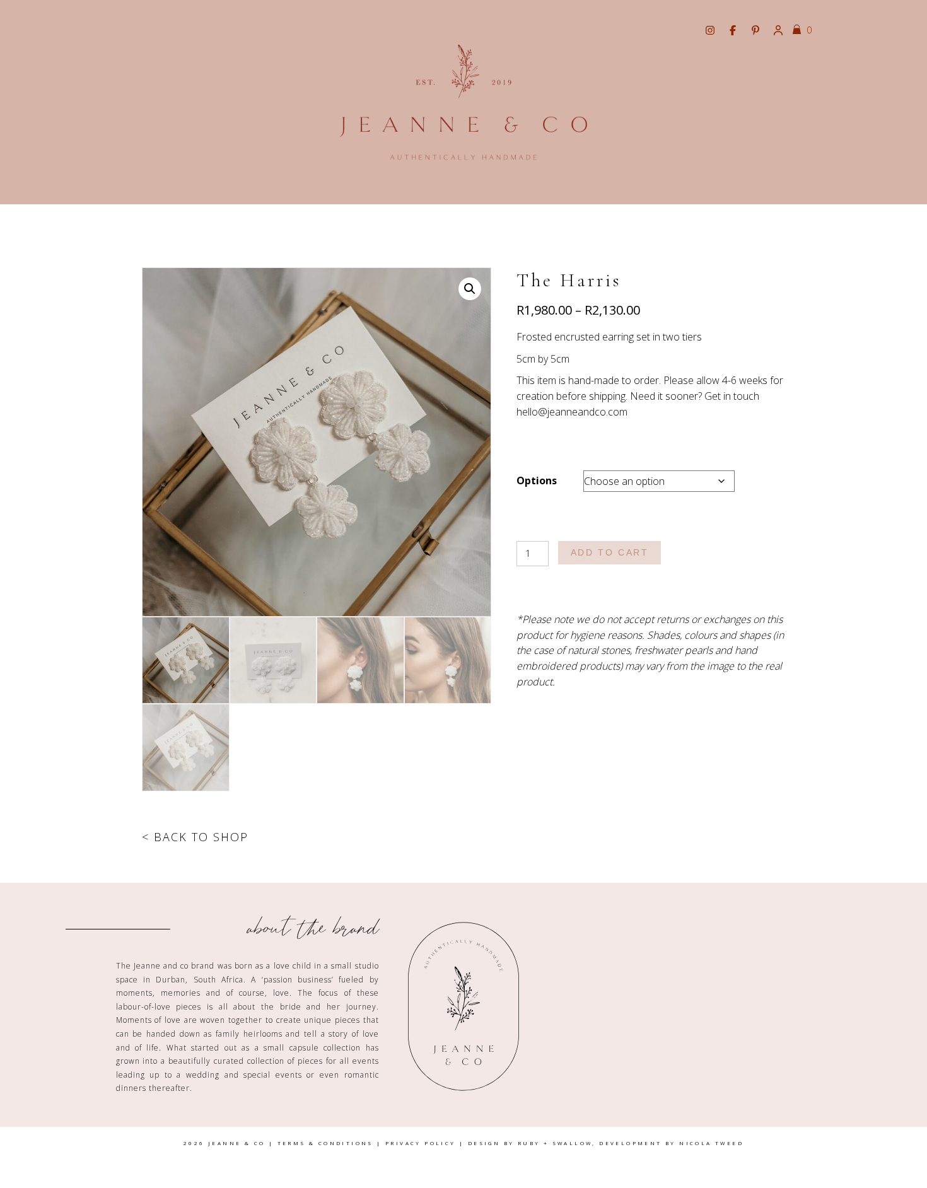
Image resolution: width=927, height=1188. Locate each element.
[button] (469, 288)
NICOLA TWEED (711, 1142)
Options (536, 480)
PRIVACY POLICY (420, 1142)
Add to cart (610, 552)
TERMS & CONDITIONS (325, 1142)
